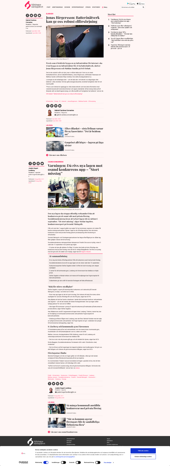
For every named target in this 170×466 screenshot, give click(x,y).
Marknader (51, 379)
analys (78, 368)
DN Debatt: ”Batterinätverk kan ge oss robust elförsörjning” (64, 94)
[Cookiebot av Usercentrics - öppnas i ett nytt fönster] (23, 462)
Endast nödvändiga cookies (143, 456)
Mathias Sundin (83, 101)
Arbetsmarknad (57, 7)
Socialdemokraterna (64, 377)
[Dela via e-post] (39, 15)
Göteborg (58, 379)
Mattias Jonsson (52, 377)
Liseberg (91, 375)
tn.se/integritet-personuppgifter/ (64, 456)
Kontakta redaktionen (112, 444)
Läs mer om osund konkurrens (64, 432)
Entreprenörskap (78, 7)
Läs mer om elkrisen (58, 155)
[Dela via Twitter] (31, 15)
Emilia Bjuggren (73, 375)
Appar (108, 438)
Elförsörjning (92, 101)
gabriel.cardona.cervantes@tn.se (34, 27)
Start (48, 7)
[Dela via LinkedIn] (35, 15)
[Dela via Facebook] (27, 15)
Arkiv (108, 442)
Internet (64, 101)
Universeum (91, 377)
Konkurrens (64, 375)
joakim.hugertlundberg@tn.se (36, 175)
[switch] (63, 462)
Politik (50, 375)
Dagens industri (86, 252)
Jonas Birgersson (72, 101)
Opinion (87, 7)
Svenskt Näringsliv (82, 377)
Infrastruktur (49, 101)
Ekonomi (67, 7)
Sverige (64, 379)
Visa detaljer (107, 462)
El (60, 101)
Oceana (73, 377)
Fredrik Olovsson (83, 375)
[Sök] (143, 7)
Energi (56, 101)
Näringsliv (69, 440)
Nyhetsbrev (96, 7)
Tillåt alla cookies (143, 450)
